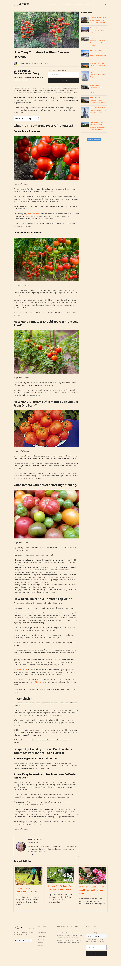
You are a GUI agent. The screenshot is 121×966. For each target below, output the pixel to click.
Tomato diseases (22, 670)
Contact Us (41, 936)
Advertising (41, 939)
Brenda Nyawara (25, 63)
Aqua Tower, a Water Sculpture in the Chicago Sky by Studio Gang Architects (98, 74)
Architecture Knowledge (82, 4)
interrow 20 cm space (36, 682)
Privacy (40, 946)
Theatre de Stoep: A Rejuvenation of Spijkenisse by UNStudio (98, 30)
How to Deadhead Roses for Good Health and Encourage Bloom (91, 890)
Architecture (52, 4)
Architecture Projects (65, 4)
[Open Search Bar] (92, 4)
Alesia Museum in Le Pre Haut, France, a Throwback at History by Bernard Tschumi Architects (98, 100)
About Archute (42, 933)
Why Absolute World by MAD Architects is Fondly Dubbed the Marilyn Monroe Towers (98, 110)
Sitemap (40, 942)
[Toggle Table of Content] (36, 118)
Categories (96, 933)
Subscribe (63, 80)
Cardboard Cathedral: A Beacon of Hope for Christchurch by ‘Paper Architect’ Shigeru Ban (98, 20)
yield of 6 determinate (34, 214)
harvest (31, 393)
